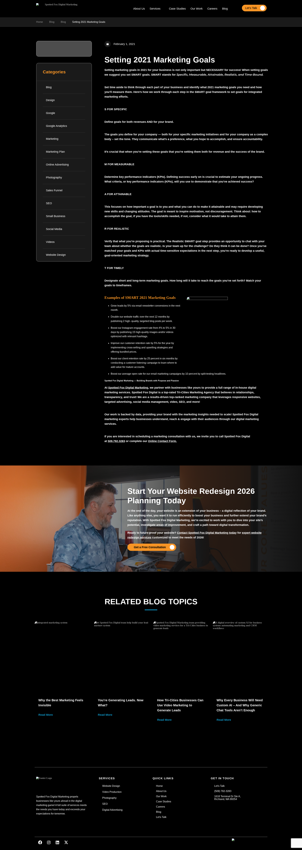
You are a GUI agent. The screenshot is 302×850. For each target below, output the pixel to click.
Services (155, 8)
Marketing (52, 138)
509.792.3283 (116, 441)
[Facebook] (40, 842)
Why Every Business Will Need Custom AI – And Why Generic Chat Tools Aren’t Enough (240, 705)
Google (50, 113)
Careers (212, 8)
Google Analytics (56, 125)
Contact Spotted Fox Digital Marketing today (207, 532)
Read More (45, 714)
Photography (54, 177)
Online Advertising (57, 164)
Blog (225, 8)
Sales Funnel (54, 190)
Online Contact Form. (162, 441)
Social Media (54, 229)
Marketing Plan (55, 151)
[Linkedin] (57, 842)
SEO (49, 203)
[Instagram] (49, 842)
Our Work (196, 8)
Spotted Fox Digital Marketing (128, 387)
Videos (50, 242)
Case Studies (177, 8)
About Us (139, 8)
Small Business (55, 216)
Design (50, 100)
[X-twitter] (66, 842)
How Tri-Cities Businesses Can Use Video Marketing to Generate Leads (180, 705)
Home (39, 22)
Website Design (56, 254)
